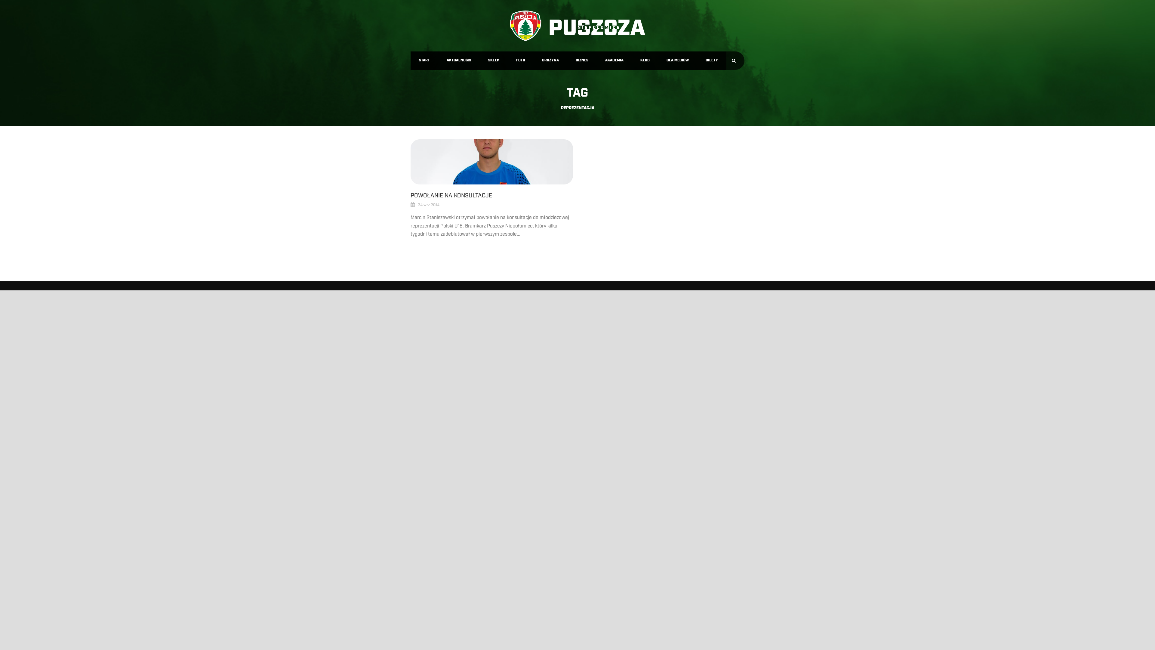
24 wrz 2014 (428, 205)
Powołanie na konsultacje (451, 195)
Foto (520, 60)
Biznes (582, 60)
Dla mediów (678, 60)
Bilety (712, 60)
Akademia (614, 60)
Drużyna (550, 60)
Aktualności (459, 60)
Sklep (493, 60)
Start (424, 60)
